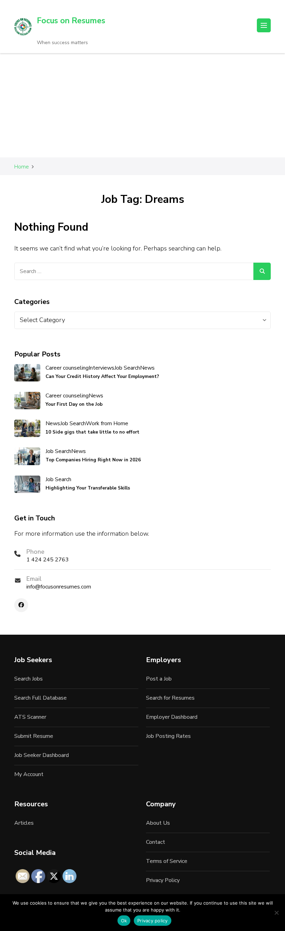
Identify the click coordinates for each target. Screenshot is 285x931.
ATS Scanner (30, 717)
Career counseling (67, 368)
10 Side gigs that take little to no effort (92, 432)
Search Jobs (28, 679)
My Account (28, 774)
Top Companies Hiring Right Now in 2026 (93, 459)
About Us (158, 823)
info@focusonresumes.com (58, 587)
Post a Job (159, 679)
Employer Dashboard (171, 717)
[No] (276, 912)
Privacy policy (152, 920)
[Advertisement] (142, 105)
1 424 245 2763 (47, 559)
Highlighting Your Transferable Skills (88, 488)
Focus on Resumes (71, 20)
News (147, 368)
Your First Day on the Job (74, 404)
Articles (24, 823)
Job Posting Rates (168, 736)
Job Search (127, 368)
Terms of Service (166, 861)
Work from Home (107, 423)
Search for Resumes (170, 698)
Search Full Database (40, 698)
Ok (124, 920)
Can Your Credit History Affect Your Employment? (102, 376)
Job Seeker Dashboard (41, 755)
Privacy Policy (163, 880)
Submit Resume (33, 736)
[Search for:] (133, 271)
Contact (155, 842)
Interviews (101, 368)
